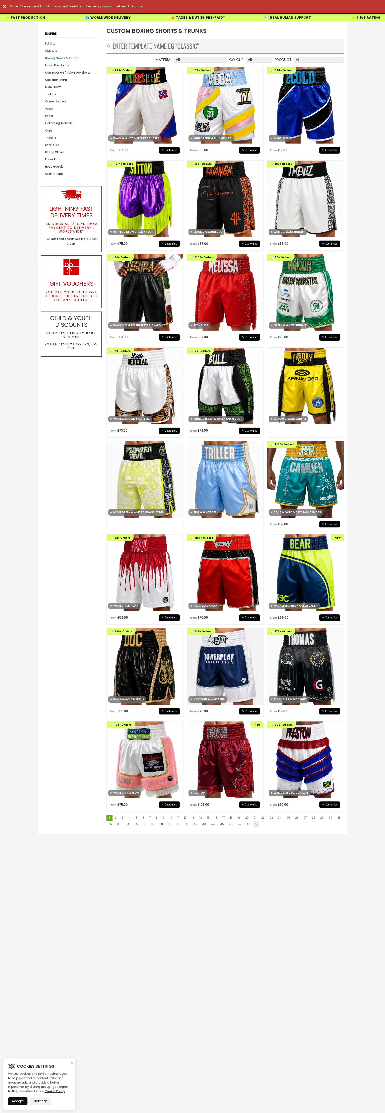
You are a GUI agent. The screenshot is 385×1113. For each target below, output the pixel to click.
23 (271, 818)
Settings (41, 1101)
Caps (48, 131)
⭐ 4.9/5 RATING (236, 17)
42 (195, 824)
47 (239, 824)
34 (127, 824)
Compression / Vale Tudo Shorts (67, 73)
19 (238, 818)
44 (213, 824)
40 (178, 824)
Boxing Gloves (54, 152)
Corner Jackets (55, 101)
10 (171, 818)
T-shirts (50, 138)
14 (200, 818)
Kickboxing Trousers (59, 123)
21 (255, 818)
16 (216, 818)
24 (280, 818)
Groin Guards (54, 174)
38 (161, 824)
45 (222, 824)
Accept (18, 1101)
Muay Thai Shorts (57, 65)
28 (313, 818)
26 (297, 818)
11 (178, 818)
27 (305, 818)
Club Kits (51, 51)
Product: (283, 60)
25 (288, 818)
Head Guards (54, 167)
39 (169, 824)
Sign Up (299, 17)
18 (231, 818)
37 (153, 824)
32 (110, 824)
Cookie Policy (55, 1091)
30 (330, 818)
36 (144, 824)
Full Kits (50, 43)
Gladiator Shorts (56, 80)
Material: (164, 60)
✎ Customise (169, 150)
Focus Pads (53, 159)
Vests (49, 109)
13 (193, 818)
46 (231, 824)
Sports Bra (52, 145)
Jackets (50, 94)
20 (247, 818)
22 (262, 818)
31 (338, 818)
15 (208, 818)
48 (248, 824)
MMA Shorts (53, 87)
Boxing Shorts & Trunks (62, 58)
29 (322, 818)
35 (136, 824)
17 (223, 818)
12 (185, 818)
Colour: (236, 60)
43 (204, 824)
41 (186, 824)
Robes (49, 116)
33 (119, 824)
